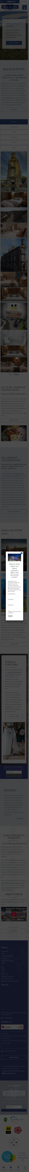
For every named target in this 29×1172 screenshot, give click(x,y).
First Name (11, 599)
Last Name (11, 605)
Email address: (11, 594)
